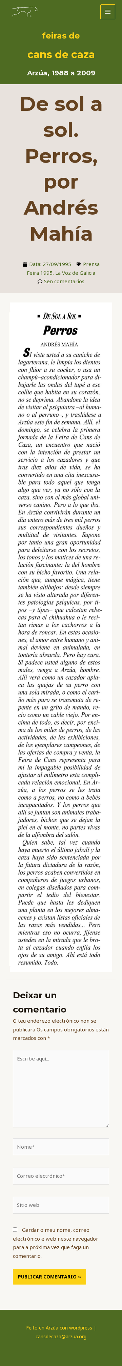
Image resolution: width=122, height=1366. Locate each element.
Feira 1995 (40, 272)
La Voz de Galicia (75, 272)
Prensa (91, 264)
